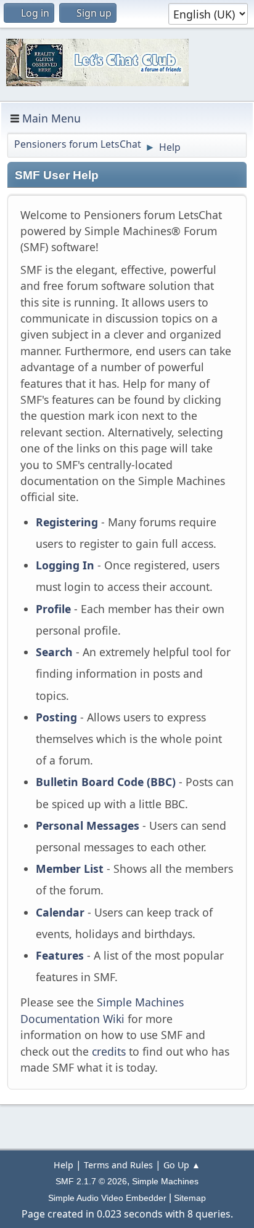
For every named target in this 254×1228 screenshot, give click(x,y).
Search (54, 651)
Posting (56, 717)
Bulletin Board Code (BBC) (106, 781)
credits (109, 1051)
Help (63, 1165)
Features (60, 955)
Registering (67, 522)
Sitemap (190, 1198)
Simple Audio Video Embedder (107, 1198)
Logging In (65, 565)
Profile (53, 608)
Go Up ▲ (181, 1165)
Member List (71, 868)
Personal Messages (87, 825)
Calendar (60, 912)
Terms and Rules (118, 1165)
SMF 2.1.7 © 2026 (91, 1181)
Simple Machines (165, 1181)
